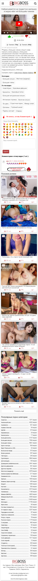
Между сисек (29, 103)
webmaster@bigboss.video (19, 575)
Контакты (21, 567)
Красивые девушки (20, 88)
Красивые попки (18, 92)
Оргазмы (6, 107)
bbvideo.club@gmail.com (20, 573)
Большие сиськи (9, 79)
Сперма (19, 111)
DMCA (18, 569)
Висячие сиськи (24, 100)
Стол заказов (29, 567)
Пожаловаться (11, 567)
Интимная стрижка (10, 100)
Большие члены (8, 82)
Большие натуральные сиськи (14, 96)
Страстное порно (16, 103)
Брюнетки (6, 92)
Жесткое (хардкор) (23, 79)
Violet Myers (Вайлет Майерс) (24, 73)
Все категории (16, 565)
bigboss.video (23, 579)
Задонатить (25, 569)
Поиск (31, 565)
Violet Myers (7, 88)
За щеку (6, 104)
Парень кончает (8, 111)
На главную (7, 565)
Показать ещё (19, 411)
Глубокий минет (17, 107)
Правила (12, 569)
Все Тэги (25, 565)
